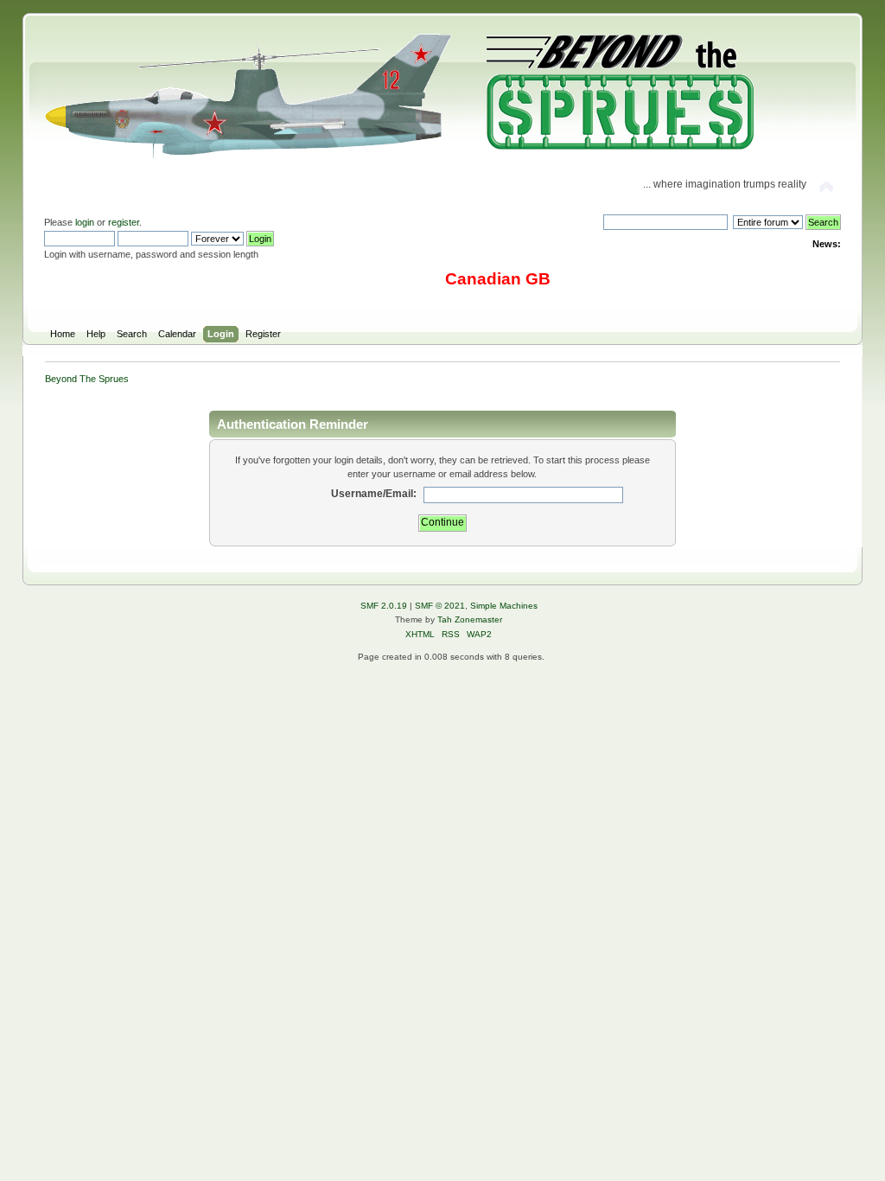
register (123, 222)
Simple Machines (504, 605)
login (84, 222)
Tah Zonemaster (469, 619)
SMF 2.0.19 (383, 605)
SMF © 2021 (440, 605)
